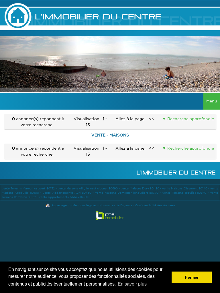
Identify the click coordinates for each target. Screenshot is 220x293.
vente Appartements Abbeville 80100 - (67, 197)
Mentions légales (84, 205)
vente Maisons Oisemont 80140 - (186, 188)
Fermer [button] (192, 277)
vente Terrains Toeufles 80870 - (186, 193)
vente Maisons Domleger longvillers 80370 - (128, 193)
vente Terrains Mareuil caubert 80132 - (30, 188)
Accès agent (61, 205)
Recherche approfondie (190, 118)
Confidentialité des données (155, 205)
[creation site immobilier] (110, 217)
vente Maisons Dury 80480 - (141, 188)
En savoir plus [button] (132, 284)
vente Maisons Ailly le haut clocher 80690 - (89, 188)
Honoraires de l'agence (115, 205)
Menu (211, 101)
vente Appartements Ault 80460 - (69, 193)
